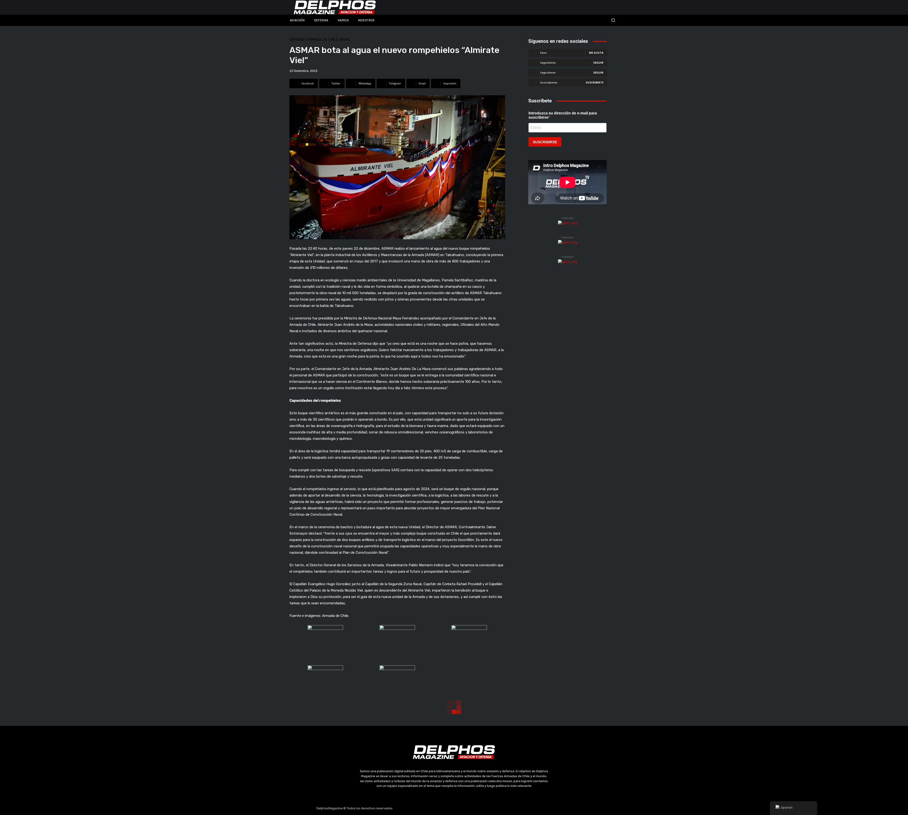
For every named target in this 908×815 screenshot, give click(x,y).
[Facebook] (431, 808)
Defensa (297, 39)
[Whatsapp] (476, 808)
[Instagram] (442, 808)
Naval (344, 39)
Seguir (598, 62)
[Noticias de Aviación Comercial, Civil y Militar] (334, 7)
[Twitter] (454, 808)
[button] (582, 20)
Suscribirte (594, 82)
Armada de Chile (322, 39)
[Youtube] (465, 808)
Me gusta (596, 52)
